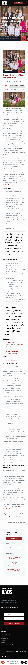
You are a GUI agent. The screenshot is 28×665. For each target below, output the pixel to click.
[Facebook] (2, 656)
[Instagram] (8, 656)
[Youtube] (5, 656)
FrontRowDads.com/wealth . (10, 185)
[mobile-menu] (25, 3)
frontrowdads (3, 36)
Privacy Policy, (18, 651)
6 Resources (4, 638)
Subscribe (22, 511)
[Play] (22, 662)
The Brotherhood (5, 634)
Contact (3, 642)
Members (3, 640)
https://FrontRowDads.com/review (15, 516)
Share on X (19, 255)
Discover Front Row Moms (8, 645)
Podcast (16, 36)
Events (3, 636)
